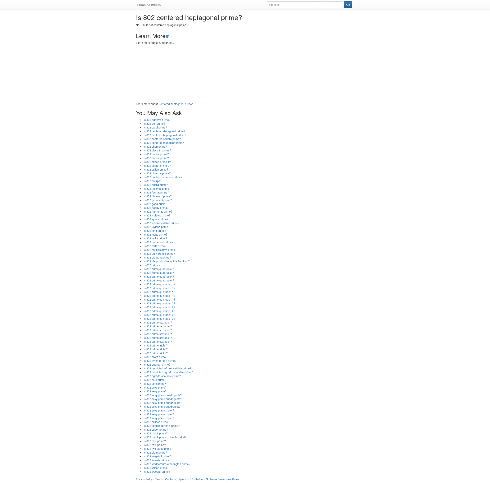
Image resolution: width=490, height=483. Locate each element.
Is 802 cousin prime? (156, 154)
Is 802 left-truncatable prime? (161, 223)
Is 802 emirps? (153, 181)
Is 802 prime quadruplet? (159, 269)
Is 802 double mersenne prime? (163, 177)
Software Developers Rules (222, 479)
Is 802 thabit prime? (156, 433)
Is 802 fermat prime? (156, 192)
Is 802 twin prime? (155, 441)
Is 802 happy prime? (156, 208)
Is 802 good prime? (155, 204)
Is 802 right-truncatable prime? (162, 376)
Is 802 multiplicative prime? (160, 250)
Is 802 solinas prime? (156, 422)
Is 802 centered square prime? (162, 139)
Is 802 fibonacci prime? (158, 196)
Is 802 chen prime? (155, 146)
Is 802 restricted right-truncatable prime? (168, 372)
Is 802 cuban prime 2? (157, 166)
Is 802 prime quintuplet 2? (159, 303)
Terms (159, 479)
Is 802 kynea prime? (156, 219)
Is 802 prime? (152, 265)
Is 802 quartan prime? (157, 364)
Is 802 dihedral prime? (157, 173)
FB (191, 479)
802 (143, 25)
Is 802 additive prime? (157, 120)
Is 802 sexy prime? (155, 387)
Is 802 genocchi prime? (158, 200)
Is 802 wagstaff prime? (157, 456)
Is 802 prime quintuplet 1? (159, 284)
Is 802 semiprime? (155, 383)
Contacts (170, 479)
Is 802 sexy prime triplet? (159, 410)
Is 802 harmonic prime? (158, 211)
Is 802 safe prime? (155, 380)
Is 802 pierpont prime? (157, 257)
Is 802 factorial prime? (157, 188)
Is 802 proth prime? (155, 357)
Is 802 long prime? (155, 231)
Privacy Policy (144, 479)
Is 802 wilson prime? (156, 468)
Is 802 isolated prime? (157, 215)
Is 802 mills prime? (155, 246)
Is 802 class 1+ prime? (157, 150)
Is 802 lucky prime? (155, 238)
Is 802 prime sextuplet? (158, 322)
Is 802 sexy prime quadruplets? (163, 395)
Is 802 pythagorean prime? (160, 361)
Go (348, 5)
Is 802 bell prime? (154, 123)
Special (182, 479)
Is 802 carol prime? (155, 127)
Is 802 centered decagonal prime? (164, 131)
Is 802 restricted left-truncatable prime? (167, 368)
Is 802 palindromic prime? (159, 253)
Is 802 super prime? (156, 429)
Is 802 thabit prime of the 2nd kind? (165, 437)
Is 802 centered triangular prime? (164, 143)
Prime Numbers (149, 4)
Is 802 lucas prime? (155, 234)
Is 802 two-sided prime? (158, 448)
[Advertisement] (245, 73)
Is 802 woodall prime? (157, 471)
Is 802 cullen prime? (156, 169)
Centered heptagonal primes (175, 104)
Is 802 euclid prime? (156, 185)
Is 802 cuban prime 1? (157, 162)
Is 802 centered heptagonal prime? (165, 135)
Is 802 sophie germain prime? (162, 426)
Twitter (200, 479)
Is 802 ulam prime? (155, 452)
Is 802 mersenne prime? (158, 242)
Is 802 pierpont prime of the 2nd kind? (167, 261)
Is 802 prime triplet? (156, 345)
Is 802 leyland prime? (157, 227)
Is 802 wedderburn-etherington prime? (167, 464)
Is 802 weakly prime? (156, 460)
